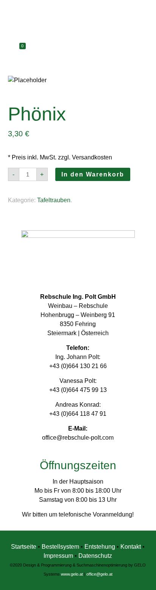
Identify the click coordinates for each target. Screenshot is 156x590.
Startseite (23, 546)
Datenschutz (95, 556)
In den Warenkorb (92, 174)
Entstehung (100, 546)
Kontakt (130, 546)
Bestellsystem (61, 546)
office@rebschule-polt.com (78, 437)
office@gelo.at (99, 574)
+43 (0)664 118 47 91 (77, 414)
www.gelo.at (72, 574)
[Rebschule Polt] (78, 20)
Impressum (58, 556)
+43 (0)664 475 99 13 (78, 390)
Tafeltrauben (53, 200)
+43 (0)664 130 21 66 (78, 366)
